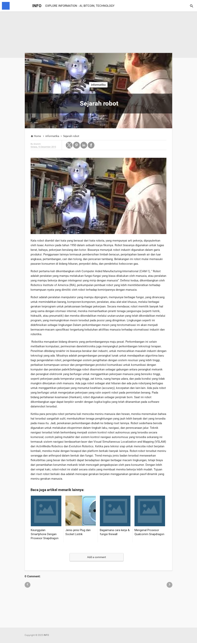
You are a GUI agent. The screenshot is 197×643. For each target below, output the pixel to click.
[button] (69, 145)
